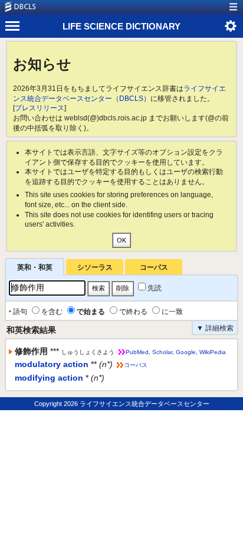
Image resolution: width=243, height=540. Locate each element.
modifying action (49, 377)
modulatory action (51, 364)
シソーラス (95, 267)
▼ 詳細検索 (215, 328)
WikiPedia (212, 352)
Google (186, 352)
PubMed (137, 352)
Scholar (162, 352)
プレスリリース (39, 108)
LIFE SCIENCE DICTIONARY (121, 26)
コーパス (154, 267)
